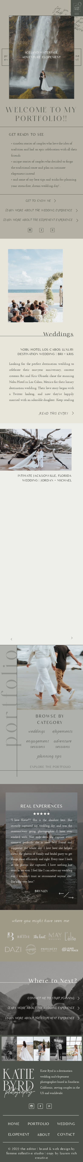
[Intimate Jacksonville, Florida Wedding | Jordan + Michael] (36, 449)
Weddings (58, 334)
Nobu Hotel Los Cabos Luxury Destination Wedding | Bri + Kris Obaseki (46, 354)
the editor (28, 1149)
